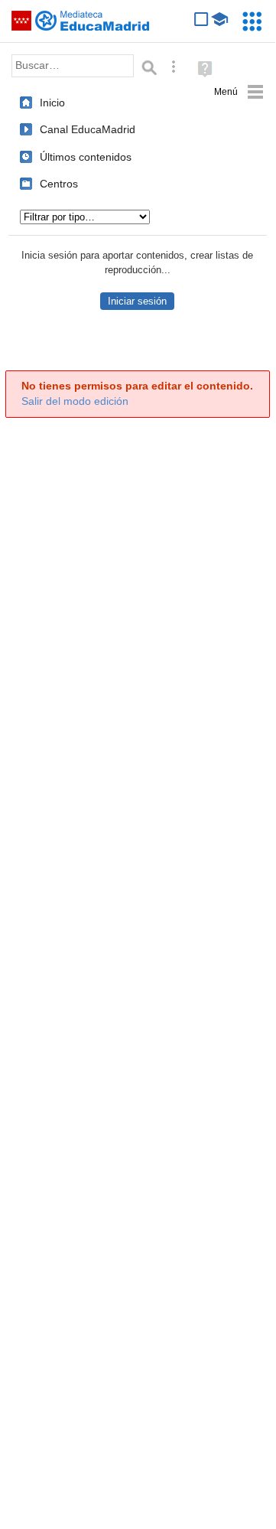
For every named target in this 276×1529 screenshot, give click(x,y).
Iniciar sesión (137, 301)
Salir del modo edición (74, 401)
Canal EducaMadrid (87, 129)
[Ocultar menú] (239, 92)
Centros (59, 184)
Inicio (52, 102)
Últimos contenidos (86, 157)
